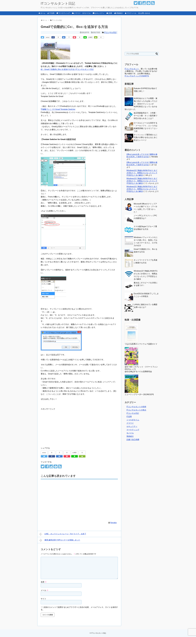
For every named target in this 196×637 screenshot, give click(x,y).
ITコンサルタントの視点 (136, 410)
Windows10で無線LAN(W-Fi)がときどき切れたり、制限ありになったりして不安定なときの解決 (141, 172)
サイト (43, 599)
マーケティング (132, 430)
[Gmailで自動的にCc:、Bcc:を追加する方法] (63, 37)
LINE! (90, 37)
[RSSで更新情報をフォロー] (153, 3)
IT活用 (129, 417)
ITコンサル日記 (110, 32)
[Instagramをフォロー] (144, 3)
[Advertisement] (60, 426)
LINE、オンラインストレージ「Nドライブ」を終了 (65, 534)
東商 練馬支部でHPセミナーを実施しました (62, 540)
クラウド (130, 423)
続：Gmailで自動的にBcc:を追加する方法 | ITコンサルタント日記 (67, 69)
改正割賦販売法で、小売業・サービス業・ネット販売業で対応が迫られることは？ (145, 115)
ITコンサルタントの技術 (136, 407)
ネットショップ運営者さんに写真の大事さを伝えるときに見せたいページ (145, 137)
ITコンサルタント (132, 69)
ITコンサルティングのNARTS (137, 76)
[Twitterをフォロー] (135, 3)
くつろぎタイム (132, 420)
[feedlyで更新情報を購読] (148, 3)
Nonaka (113, 523)
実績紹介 (130, 436)
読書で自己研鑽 (132, 440)
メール (44, 590)
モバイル (130, 433)
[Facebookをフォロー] (140, 3)
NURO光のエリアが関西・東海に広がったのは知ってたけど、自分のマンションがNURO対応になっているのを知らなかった (141, 103)
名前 (44, 582)
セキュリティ (131, 426)
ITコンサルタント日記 (58, 3)
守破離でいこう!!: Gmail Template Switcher (58, 109)
